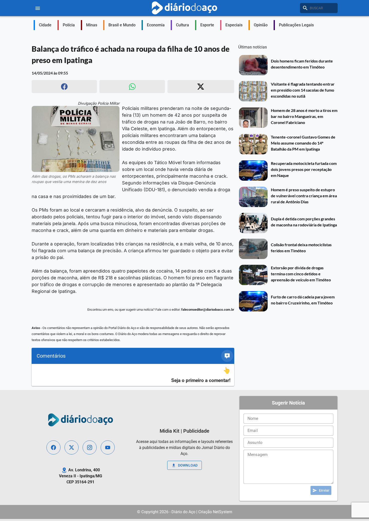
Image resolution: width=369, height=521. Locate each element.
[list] (133, 375)
